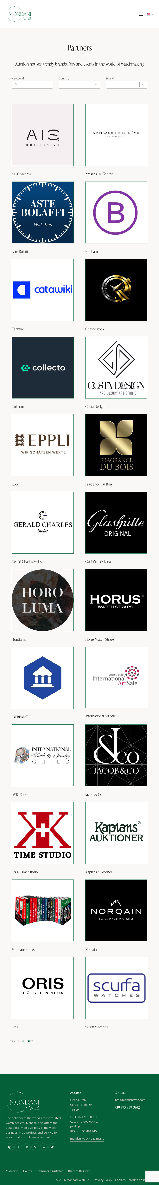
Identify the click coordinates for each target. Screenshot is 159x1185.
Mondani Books (23, 949)
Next (30, 1041)
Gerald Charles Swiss (26, 561)
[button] (141, 14)
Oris (15, 1027)
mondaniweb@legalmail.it (87, 1138)
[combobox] (79, 85)
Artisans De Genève (99, 174)
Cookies (120, 1180)
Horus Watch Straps (99, 639)
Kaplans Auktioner (98, 872)
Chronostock (94, 329)
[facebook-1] (18, 1147)
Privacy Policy (103, 1180)
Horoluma (19, 639)
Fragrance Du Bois (98, 484)
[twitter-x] (27, 1147)
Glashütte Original (98, 561)
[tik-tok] (52, 1147)
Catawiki (18, 329)
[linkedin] (44, 1147)
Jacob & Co (93, 794)
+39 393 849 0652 (127, 1107)
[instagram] (10, 1147)
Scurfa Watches (96, 1027)
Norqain (91, 949)
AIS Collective (22, 174)
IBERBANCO (21, 717)
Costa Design (95, 406)
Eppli (15, 484)
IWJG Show (20, 794)
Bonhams (92, 251)
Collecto (18, 406)
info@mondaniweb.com (130, 1100)
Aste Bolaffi (20, 251)
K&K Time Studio (25, 872)
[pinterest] (35, 1147)
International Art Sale (100, 716)
